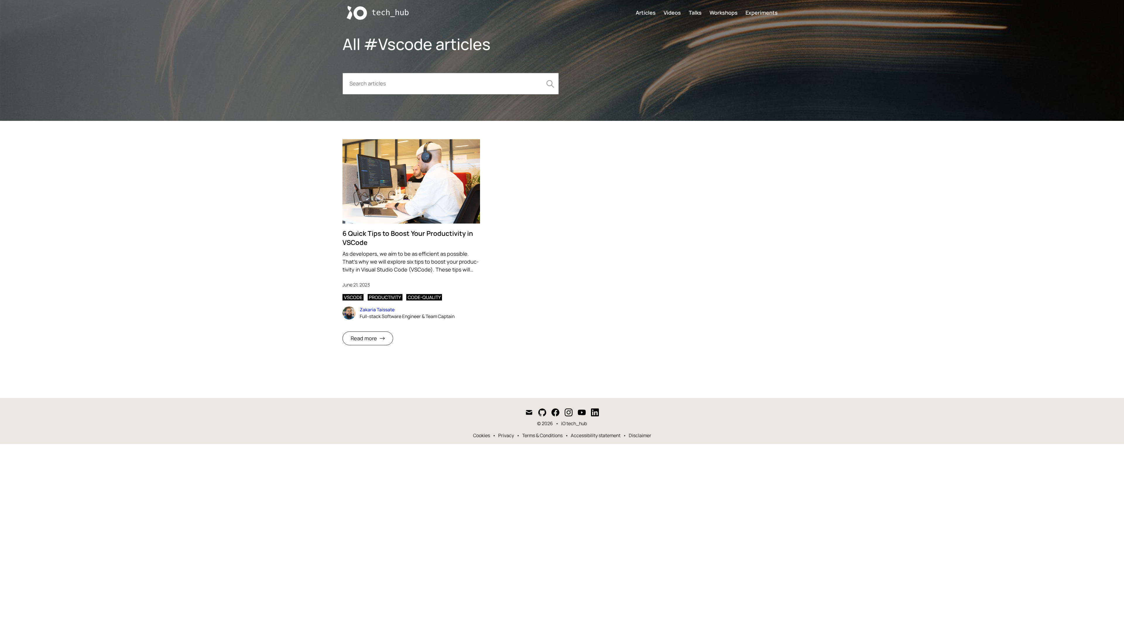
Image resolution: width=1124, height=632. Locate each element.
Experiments (762, 12)
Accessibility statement (596, 435)
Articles (646, 12)
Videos (672, 12)
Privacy (506, 435)
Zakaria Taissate (377, 309)
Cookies (481, 435)
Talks (695, 12)
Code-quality (424, 297)
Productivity (385, 297)
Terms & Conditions (542, 435)
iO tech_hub (574, 423)
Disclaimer (640, 435)
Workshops (724, 12)
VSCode (353, 297)
